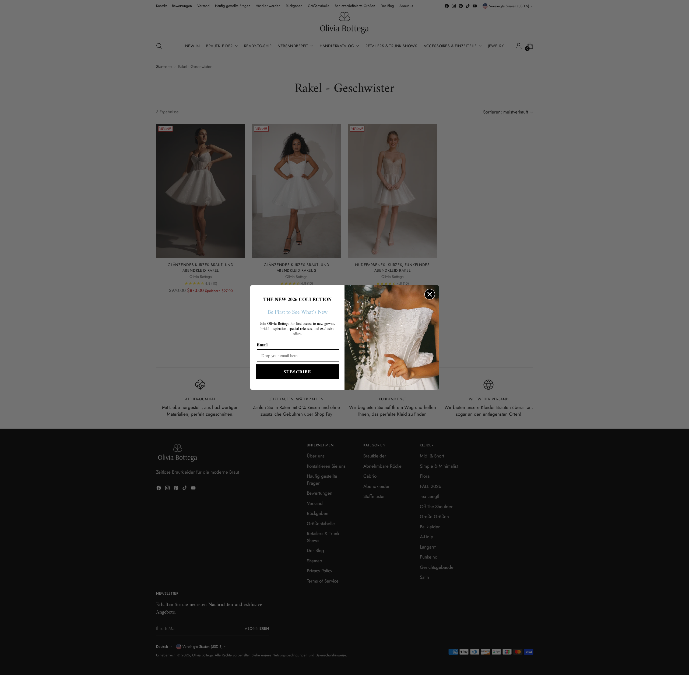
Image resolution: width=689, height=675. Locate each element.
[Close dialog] (429, 294)
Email (262, 345)
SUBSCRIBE (297, 372)
